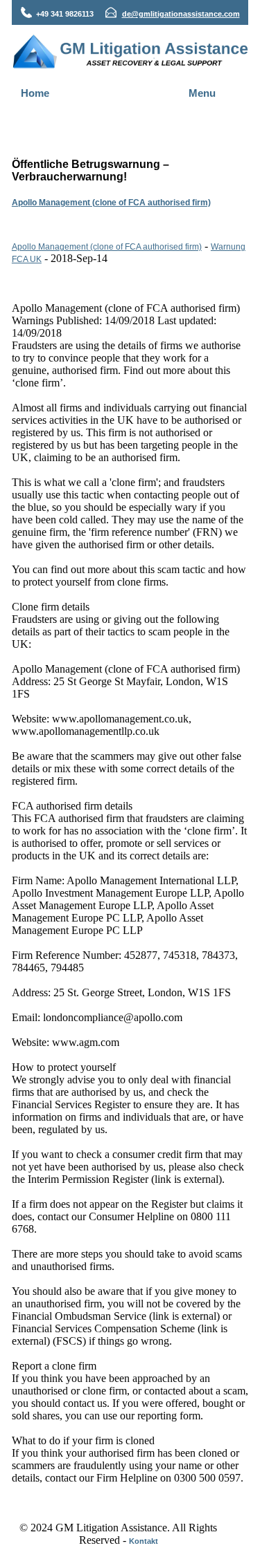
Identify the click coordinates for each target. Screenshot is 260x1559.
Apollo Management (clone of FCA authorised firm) (111, 202)
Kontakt (143, 1541)
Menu (202, 93)
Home (35, 93)
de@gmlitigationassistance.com (181, 14)
